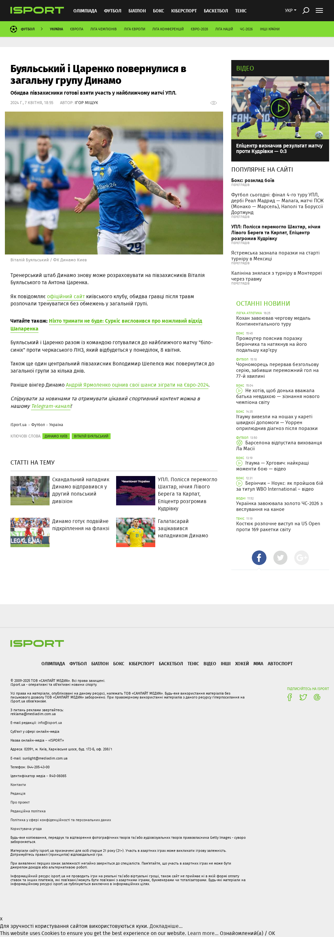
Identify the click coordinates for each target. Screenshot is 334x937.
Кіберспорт (184, 10)
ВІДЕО (210, 663)
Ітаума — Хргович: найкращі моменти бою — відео (272, 465)
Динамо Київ (56, 436)
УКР (289, 10)
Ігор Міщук (86, 103)
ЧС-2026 (246, 29)
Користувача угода (26, 828)
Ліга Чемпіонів (103, 29)
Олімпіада (85, 10)
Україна (56, 29)
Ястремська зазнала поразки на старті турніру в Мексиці (275, 255)
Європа (76, 29)
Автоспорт (280, 663)
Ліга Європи (134, 29)
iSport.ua (18, 424)
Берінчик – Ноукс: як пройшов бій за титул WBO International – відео (279, 486)
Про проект (20, 802)
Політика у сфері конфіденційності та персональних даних (60, 819)
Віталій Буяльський (91, 436)
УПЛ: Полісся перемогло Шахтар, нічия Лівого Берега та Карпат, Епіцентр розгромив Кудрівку (275, 232)
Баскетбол (216, 10)
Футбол (112, 10)
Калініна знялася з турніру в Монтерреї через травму (276, 276)
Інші (226, 663)
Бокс (158, 10)
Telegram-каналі (50, 406)
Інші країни (270, 29)
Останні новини (263, 303)
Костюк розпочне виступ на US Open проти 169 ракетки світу (278, 526)
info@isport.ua (50, 722)
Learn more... (203, 933)
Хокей (242, 663)
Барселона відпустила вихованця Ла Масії (279, 445)
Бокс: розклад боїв (252, 180)
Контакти (18, 784)
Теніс (241, 10)
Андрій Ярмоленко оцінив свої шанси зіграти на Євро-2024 (137, 385)
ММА (258, 663)
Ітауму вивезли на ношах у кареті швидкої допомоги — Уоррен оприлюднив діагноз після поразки (277, 422)
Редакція (17, 793)
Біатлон (137, 10)
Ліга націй (224, 29)
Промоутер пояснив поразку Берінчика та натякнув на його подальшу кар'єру (271, 344)
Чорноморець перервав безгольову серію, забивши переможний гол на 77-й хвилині (277, 370)
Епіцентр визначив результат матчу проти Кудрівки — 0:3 (279, 148)
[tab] (259, 557)
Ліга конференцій (168, 29)
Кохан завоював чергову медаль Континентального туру (273, 321)
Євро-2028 (199, 29)
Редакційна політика (28, 811)
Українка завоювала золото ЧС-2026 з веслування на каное (279, 506)
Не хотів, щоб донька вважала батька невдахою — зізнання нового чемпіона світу (278, 396)
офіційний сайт (66, 296)
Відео (245, 68)
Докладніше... (166, 926)
